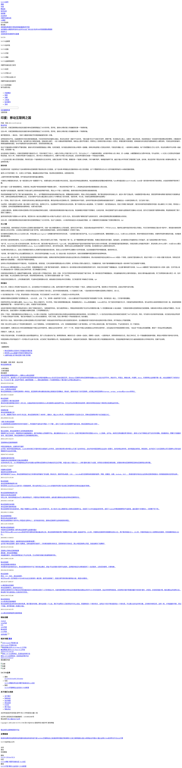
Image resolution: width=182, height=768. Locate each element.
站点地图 (8, 700)
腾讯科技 (10, 738)
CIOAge (11, 678)
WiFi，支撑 (8, 389)
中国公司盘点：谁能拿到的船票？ (18, 541)
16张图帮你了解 (10, 401)
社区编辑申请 (5, 110)
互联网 (6, 398)
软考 (13, 29)
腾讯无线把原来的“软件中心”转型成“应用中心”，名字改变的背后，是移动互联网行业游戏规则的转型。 (35, 520)
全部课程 (4, 29)
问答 (8, 34)
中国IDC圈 (95, 738)
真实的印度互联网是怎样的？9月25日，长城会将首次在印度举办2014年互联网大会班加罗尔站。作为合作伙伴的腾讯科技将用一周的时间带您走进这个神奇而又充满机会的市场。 (60, 403)
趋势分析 (14, 493)
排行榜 (12, 27)
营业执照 (4, 730)
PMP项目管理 (41, 29)
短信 (8, 599)
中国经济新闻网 (63, 738)
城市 (12, 527)
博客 (2, 4)
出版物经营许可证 (13, 730)
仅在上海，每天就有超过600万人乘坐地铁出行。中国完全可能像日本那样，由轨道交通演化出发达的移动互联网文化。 (40, 497)
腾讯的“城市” (9, 518)
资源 (5, 34)
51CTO (7, 678)
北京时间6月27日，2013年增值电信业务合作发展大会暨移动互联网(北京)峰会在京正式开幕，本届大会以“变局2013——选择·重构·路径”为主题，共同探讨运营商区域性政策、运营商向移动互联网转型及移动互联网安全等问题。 (76, 462)
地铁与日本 (8, 495)
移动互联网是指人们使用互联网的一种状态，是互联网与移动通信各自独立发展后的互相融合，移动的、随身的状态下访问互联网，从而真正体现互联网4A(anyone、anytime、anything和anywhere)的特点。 (68, 391)
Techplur (20, 678)
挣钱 (9, 516)
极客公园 (81, 738)
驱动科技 (28, 738)
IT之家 (71, 738)
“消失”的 (7, 421)
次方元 (114, 738)
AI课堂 (3, 20)
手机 (12, 458)
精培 (13, 687)
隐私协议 (8, 709)
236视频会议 (88, 738)
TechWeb (40, 738)
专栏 (14, 34)
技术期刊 (8, 102)
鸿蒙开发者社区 (6, 18)
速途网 (55, 738)
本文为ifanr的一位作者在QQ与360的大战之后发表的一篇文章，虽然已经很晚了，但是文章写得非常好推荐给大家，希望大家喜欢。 (44, 578)
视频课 (3, 27)
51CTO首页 (4, 2)
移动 (2, 398)
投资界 (110, 738)
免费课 (3, 13)
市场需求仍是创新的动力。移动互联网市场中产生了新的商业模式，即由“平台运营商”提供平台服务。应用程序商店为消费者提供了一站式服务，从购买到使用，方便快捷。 (58, 567)
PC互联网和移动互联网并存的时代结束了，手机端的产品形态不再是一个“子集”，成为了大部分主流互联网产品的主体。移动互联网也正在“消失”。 (50, 424)
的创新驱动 (8, 564)
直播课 (21, 27)
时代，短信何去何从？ (12, 587)
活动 (6, 104)
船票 (17, 550)
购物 (9, 493)
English (7, 704)
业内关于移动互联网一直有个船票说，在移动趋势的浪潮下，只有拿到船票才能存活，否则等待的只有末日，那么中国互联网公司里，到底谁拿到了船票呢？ (53, 543)
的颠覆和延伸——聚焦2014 (17, 375)
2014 (2, 613)
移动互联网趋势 (9, 613)
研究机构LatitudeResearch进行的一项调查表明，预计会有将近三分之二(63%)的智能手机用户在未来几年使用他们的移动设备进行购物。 (46, 486)
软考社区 (4, 11)
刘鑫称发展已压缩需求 (14, 460)
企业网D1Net (103, 738)
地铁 (12, 504)
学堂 (2, 6)
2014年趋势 (8, 601)
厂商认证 (30, 29)
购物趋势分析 (9, 483)
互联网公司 (4, 550)
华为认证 (24, 29)
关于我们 (8, 696)
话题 (6, 97)
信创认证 (18, 29)
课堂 (11, 34)
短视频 (16, 27)
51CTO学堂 (8, 687)
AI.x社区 (32, 683)
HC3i (16, 678)
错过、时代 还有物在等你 (17, 431)
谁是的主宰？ (9, 472)
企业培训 (4, 16)
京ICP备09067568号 (13, 719)
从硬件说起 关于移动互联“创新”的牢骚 (18, 355)
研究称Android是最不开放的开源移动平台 (18, 353)
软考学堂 (27, 27)
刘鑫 (2, 469)
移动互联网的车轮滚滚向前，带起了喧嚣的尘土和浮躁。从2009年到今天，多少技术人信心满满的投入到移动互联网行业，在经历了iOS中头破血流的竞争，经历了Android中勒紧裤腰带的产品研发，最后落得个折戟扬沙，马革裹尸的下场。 (80, 509)
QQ (2, 585)
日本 (9, 504)
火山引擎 (120, 738)
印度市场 (8, 458)
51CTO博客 (8, 683)
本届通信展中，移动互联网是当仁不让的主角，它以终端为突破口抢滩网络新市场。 (29, 555)
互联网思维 (18, 613)
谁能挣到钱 (8, 506)
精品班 (3, 9)
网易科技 (16, 738)
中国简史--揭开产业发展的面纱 (19, 530)
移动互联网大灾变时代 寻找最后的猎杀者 (18, 351)
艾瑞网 (45, 738)
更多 (10, 639)
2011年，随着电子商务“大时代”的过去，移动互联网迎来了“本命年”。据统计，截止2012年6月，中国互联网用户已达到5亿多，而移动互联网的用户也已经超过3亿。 (55, 414)
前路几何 (7, 412)
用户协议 (8, 707)
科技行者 (34, 738)
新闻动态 (8, 698)
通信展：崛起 (9, 553)
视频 (6, 95)
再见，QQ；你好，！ (12, 576)
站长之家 (50, 738)
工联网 (75, 738)
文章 (2, 34)
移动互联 (4, 599)
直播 (17, 34)
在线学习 (4, 31)
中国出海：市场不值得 (12, 446)
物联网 (15, 442)
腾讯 (2, 527)
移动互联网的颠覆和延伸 (9, 387)
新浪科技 (4, 738)
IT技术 (35, 29)
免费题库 (49, 29)
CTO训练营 (25, 687)
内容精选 (8, 93)
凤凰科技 (22, 738)
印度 (9, 364)
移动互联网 (4, 364)
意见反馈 (8, 703)
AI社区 (7, 100)
